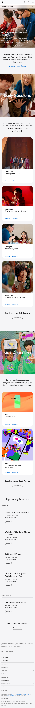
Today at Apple (7, 6)
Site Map (3, 705)
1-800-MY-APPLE (11, 695)
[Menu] (33, 2)
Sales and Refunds (23, 703)
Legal (30, 703)
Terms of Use (13, 703)
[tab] (13, 45)
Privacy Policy (5, 703)
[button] (24, 2)
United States (4, 698)
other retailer (26, 694)
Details (9, 521)
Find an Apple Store (16, 694)
